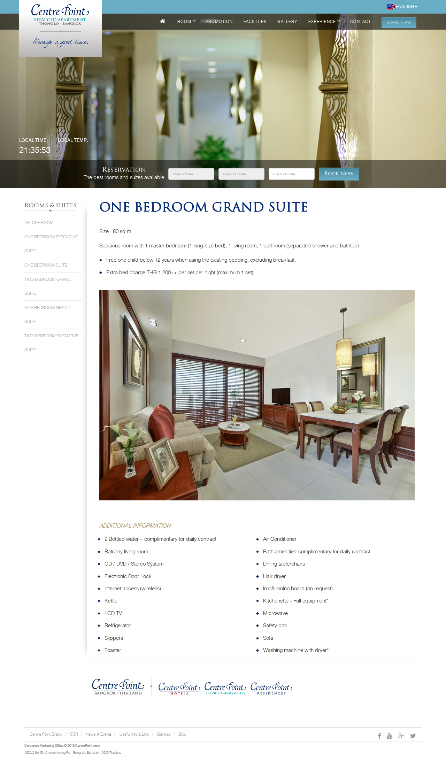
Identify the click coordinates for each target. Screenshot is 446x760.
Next (425, 401)
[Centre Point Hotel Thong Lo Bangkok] (60, 10)
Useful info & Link (134, 734)
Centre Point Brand (46, 734)
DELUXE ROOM (38, 222)
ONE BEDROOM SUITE (45, 265)
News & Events (99, 734)
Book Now (339, 174)
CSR (74, 734)
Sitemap (163, 734)
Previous (89, 401)
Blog (182, 734)
